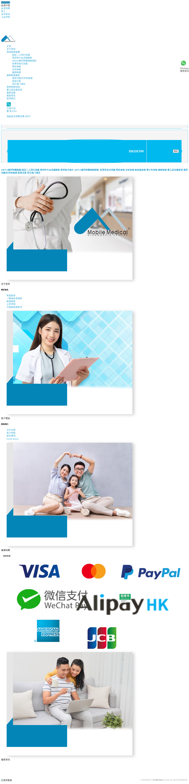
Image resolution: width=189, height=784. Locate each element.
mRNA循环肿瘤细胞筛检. (24, 60)
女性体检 (16, 69)
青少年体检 (151, 170)
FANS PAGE (13, 439)
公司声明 (11, 304)
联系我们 (11, 98)
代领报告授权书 (14, 307)
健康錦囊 (5, 2)
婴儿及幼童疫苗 (14, 90)
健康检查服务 (13, 75)
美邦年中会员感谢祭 (22, 58)
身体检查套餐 (13, 52)
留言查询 (11, 436)
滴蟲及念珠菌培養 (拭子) (19, 116)
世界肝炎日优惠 (20, 63)
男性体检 (16, 66)
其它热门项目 (18, 84)
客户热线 (11, 433)
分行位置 (11, 430)
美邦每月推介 (67, 170)
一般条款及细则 (14, 298)
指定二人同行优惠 (21, 55)
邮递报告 (11, 301)
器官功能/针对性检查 (22, 78)
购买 (176, 151)
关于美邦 (11, 49)
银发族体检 (140, 170)
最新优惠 (11, 92)
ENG (14, 111)
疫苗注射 (16, 81)
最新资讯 (11, 95)
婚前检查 (16, 72)
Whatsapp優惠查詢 (184, 69)
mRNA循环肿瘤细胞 (11, 170)
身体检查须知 (13, 87)
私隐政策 (11, 295)
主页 (9, 46)
